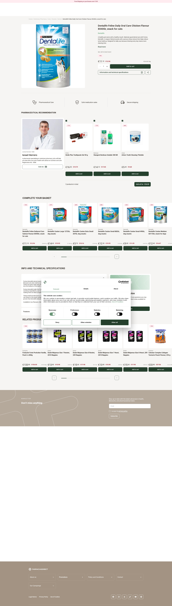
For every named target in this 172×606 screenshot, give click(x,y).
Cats (49, 19)
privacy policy (123, 411)
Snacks (54, 19)
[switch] (75, 314)
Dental (60, 19)
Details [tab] (86, 289)
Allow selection (86, 322)
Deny (57, 322)
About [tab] (116, 289)
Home (30, 19)
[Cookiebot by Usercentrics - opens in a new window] (120, 282)
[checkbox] (66, 121)
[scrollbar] (85, 257)
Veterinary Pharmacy (40, 19)
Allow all (115, 322)
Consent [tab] (56, 289)
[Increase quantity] (107, 66)
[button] (71, 577)
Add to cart (79, 174)
